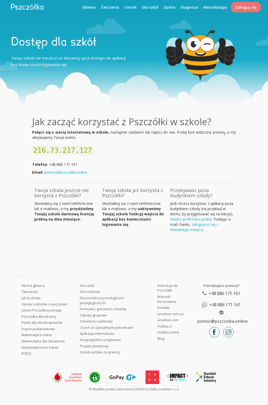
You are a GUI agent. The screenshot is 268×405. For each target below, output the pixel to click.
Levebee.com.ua (170, 313)
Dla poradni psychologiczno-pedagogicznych (102, 300)
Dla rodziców (90, 291)
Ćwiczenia (110, 7)
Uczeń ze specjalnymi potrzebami (106, 327)
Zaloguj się (245, 7)
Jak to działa (31, 297)
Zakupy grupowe (93, 315)
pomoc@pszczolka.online (65, 172)
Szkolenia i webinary (96, 321)
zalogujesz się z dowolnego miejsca (194, 227)
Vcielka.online (168, 332)
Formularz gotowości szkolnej (103, 309)
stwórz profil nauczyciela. (191, 219)
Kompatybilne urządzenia (100, 339)
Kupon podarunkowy (38, 328)
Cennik (130, 7)
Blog (160, 338)
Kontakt (163, 307)
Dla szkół (150, 7)
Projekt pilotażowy (94, 346)
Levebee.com (167, 320)
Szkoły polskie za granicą (100, 352)
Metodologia (215, 7)
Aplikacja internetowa (97, 333)
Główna (89, 7)
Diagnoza (189, 7)
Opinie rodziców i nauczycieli (44, 304)
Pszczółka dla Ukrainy (38, 316)
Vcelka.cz (164, 326)
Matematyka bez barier (40, 347)
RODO (26, 353)
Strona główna (32, 285)
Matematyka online (36, 334)
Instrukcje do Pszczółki (167, 288)
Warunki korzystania (166, 299)
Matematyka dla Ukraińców (43, 341)
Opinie (169, 7)
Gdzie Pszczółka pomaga (41, 310)
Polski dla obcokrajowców (41, 322)
